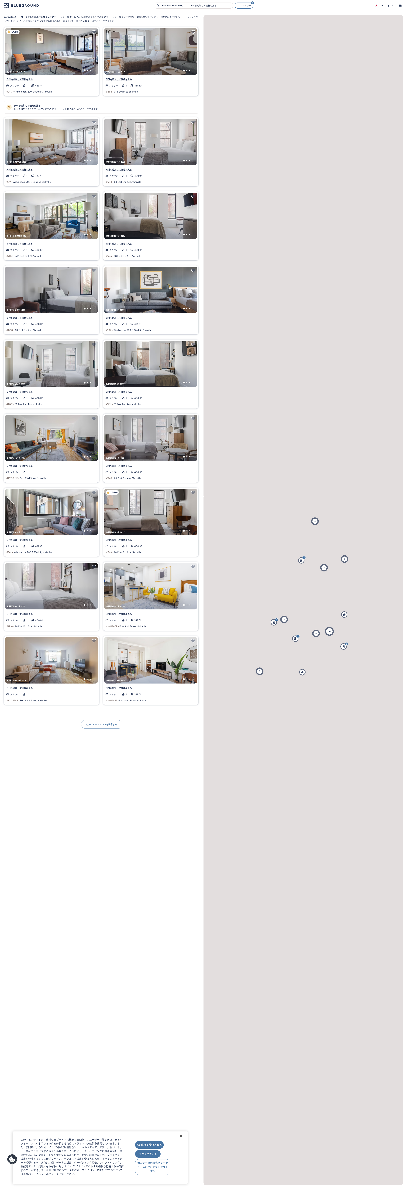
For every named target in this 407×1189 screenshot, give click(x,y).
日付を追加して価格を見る (19, 79)
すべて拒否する (148, 1154)
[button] (274, 622)
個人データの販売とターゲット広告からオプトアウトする (152, 1167)
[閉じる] (180, 1136)
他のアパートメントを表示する (101, 724)
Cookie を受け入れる (149, 1145)
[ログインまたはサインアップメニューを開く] (400, 5)
